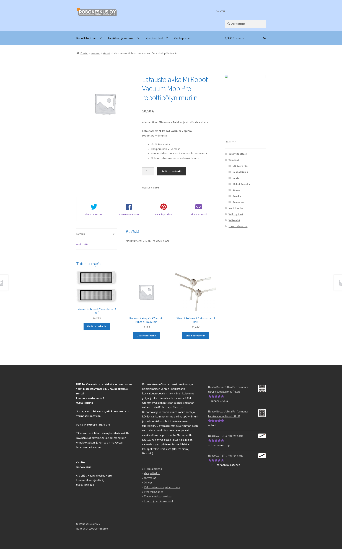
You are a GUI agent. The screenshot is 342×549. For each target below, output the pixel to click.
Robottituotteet (86, 38)
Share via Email (199, 214)
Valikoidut (234, 220)
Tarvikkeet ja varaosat (121, 38)
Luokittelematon (238, 226)
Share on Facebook (128, 214)
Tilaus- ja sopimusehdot (158, 501)
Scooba (237, 196)
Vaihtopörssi (182, 38)
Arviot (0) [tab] (82, 244)
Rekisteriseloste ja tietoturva (162, 487)
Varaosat (95, 53)
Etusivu (84, 53)
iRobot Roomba (241, 184)
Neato (236, 178)
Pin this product (163, 214)
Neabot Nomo (240, 171)
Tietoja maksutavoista (158, 496)
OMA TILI (220, 11)
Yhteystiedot (152, 473)
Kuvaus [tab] (80, 233)
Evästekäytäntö (153, 491)
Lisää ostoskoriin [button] (97, 326)
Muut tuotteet (154, 38)
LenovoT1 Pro (240, 165)
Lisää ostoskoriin (171, 171)
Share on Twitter (94, 214)
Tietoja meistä (153, 468)
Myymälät (150, 478)
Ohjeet (148, 482)
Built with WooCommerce (92, 528)
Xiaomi (106, 53)
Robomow (238, 202)
